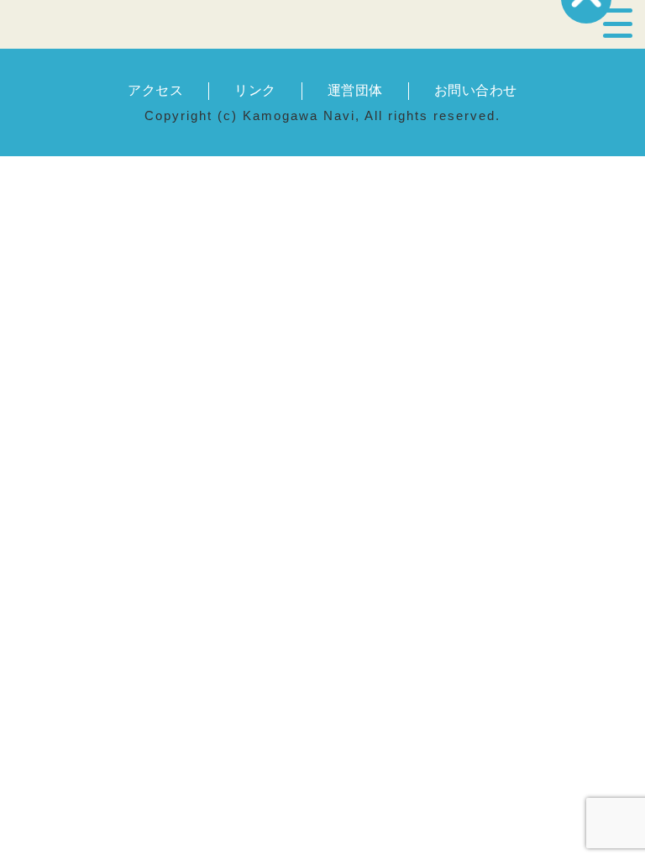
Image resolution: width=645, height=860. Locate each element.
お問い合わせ (475, 90)
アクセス (155, 90)
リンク (254, 90)
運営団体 (355, 90)
